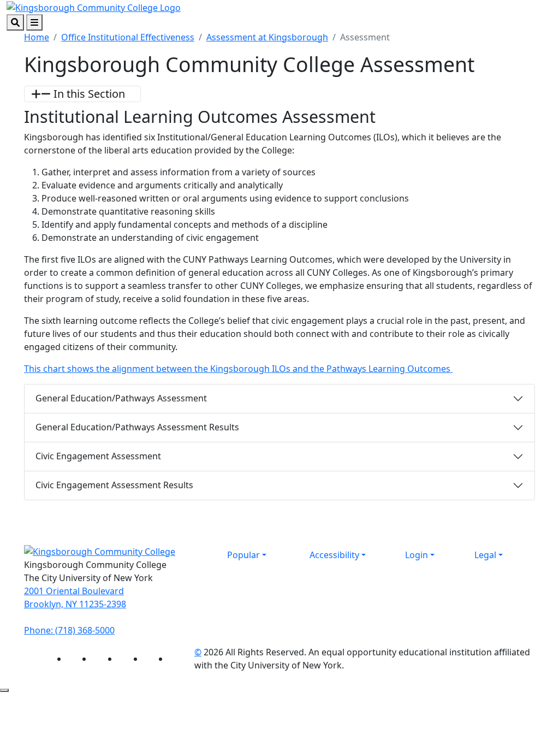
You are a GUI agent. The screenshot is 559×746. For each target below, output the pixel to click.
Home (36, 37)
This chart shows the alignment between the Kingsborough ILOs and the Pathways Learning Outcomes (238, 369)
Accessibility (334, 555)
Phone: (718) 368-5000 (69, 630)
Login (416, 555)
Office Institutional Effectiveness (127, 37)
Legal (485, 555)
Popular (243, 555)
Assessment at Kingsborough (267, 37)
